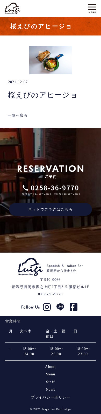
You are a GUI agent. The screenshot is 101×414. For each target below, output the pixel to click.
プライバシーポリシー (50, 397)
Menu (50, 374)
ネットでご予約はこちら (50, 209)
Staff (50, 382)
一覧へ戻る (18, 115)
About (50, 367)
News (50, 389)
